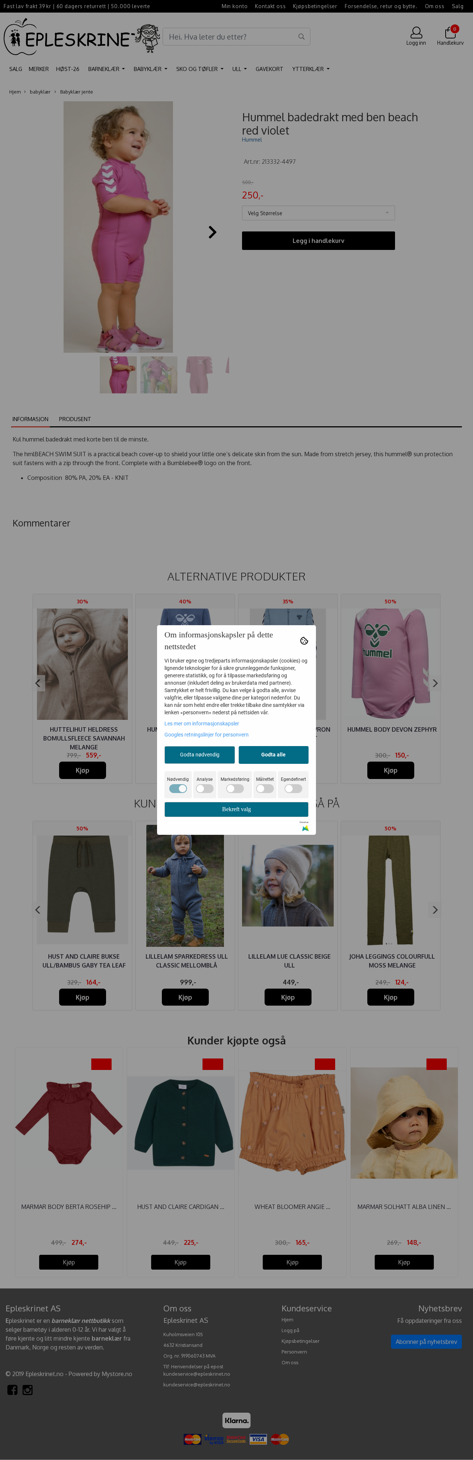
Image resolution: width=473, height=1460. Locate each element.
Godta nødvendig (200, 755)
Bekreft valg (236, 809)
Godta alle (273, 755)
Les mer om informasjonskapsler (201, 723)
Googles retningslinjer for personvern (206, 735)
